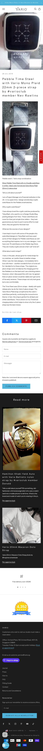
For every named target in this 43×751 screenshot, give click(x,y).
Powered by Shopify (31, 735)
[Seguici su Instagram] (15, 724)
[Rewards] (5, 745)
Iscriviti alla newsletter (20, 715)
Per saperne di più (8, 501)
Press (4, 672)
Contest (5, 687)
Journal (4, 668)
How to (4, 676)
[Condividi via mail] (36, 320)
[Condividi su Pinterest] (26, 320)
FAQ (3, 679)
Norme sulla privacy (9, 342)
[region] (21, 579)
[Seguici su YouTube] (27, 724)
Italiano (32, 730)
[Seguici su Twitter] (9, 724)
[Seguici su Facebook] (3, 724)
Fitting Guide (7, 683)
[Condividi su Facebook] (7, 320)
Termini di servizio (25, 342)
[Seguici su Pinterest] (21, 724)
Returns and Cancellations (11, 691)
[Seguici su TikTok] (33, 724)
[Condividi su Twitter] (16, 320)
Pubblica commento (16, 386)
